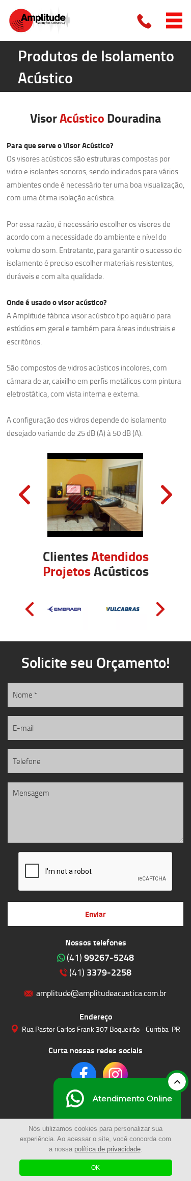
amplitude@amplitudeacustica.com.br (101, 993)
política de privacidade (107, 1149)
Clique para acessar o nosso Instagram (115, 1074)
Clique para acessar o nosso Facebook (83, 1074)
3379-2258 (100, 972)
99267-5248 (100, 957)
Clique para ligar (145, 20)
